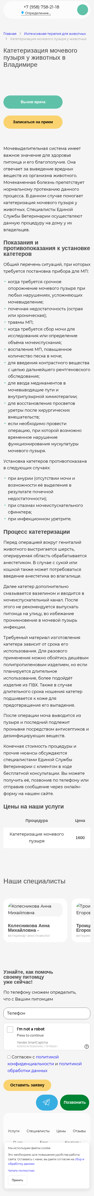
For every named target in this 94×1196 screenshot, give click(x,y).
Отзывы (79, 1131)
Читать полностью (21, 1170)
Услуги (14, 1131)
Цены (61, 1131)
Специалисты (38, 1131)
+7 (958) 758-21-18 (41, 7)
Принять (17, 1180)
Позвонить (75, 1102)
